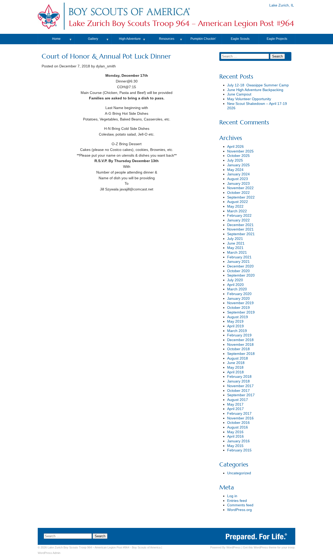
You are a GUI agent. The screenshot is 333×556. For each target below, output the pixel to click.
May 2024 (235, 170)
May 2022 (235, 206)
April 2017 (235, 409)
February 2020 (239, 294)
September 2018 (241, 354)
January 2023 (238, 184)
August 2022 (237, 202)
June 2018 (236, 363)
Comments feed (240, 505)
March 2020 (237, 289)
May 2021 (235, 248)
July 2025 (235, 160)
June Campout (239, 94)
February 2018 (239, 377)
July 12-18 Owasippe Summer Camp (258, 85)
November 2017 (240, 386)
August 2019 (237, 317)
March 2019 (237, 331)
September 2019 (241, 312)
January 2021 (238, 262)
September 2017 (241, 395)
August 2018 (237, 358)
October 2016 (238, 423)
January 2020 (238, 299)
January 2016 (238, 441)
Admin (49, 552)
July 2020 (235, 280)
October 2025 (238, 156)
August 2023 (237, 179)
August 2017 (237, 400)
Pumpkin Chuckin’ (203, 39)
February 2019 (239, 335)
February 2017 (239, 414)
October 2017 (238, 391)
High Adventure (130, 39)
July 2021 (235, 239)
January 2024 (238, 174)
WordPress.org (239, 510)
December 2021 (240, 225)
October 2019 (238, 308)
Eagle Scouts (240, 39)
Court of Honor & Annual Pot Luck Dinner (106, 56)
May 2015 (235, 446)
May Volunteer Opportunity (249, 99)
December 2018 (240, 340)
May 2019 (235, 321)
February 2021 (239, 257)
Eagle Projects (277, 39)
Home (56, 39)
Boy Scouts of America (146, 547)
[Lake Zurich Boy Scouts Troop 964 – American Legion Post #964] (129, 16)
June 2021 (236, 243)
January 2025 (238, 165)
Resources (166, 39)
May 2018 (235, 367)
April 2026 (235, 147)
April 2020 (235, 285)
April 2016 (235, 436)
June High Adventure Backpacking (255, 90)
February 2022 (239, 216)
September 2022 (241, 197)
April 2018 (235, 372)
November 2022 (240, 188)
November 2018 (240, 345)
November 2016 (240, 418)
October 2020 (238, 271)
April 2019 (235, 326)
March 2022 (237, 211)
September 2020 (241, 275)
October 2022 (238, 193)
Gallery (93, 39)
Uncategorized (239, 473)
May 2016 (235, 432)
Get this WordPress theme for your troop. (269, 547)
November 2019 (240, 303)
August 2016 (237, 427)
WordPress (233, 547)
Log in (232, 496)
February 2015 (239, 450)
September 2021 (241, 234)
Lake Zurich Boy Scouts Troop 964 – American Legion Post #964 (181, 23)
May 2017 (235, 404)
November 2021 (240, 229)
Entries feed (237, 501)
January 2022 (238, 220)
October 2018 (238, 349)
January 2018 (238, 381)
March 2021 (237, 252)
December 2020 (240, 266)
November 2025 (240, 151)
